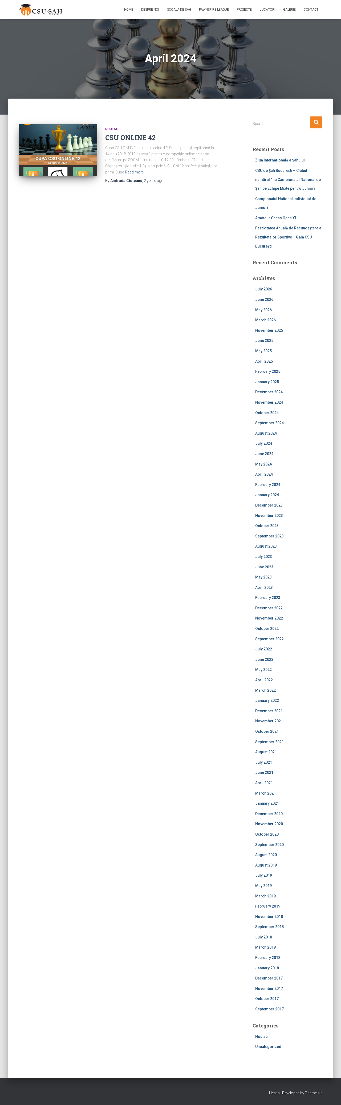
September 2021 (269, 742)
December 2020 (269, 814)
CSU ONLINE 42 (130, 137)
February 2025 (267, 371)
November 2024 (269, 402)
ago (154, 181)
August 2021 (266, 752)
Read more (134, 172)
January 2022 (267, 700)
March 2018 (265, 947)
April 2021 (264, 783)
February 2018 (267, 958)
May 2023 (263, 577)
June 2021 (264, 772)
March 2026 (265, 320)
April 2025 (264, 361)
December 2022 (269, 608)
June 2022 (264, 659)
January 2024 (267, 495)
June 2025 (264, 340)
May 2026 (263, 310)
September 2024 (269, 423)
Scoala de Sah (179, 9)
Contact (311, 9)
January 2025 (267, 382)
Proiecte (244, 9)
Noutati (111, 129)
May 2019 (263, 886)
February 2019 (267, 906)
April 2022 (264, 680)
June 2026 (264, 299)
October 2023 (267, 526)
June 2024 (264, 454)
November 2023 (269, 515)
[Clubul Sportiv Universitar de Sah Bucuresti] (41, 9)
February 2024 (267, 485)
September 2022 (269, 639)
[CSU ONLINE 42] (58, 150)
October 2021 (267, 731)
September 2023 (269, 536)
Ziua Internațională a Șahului (280, 160)
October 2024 (267, 413)
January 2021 (267, 803)
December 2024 (269, 392)
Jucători (267, 9)
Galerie (289, 9)
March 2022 (265, 690)
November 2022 (269, 618)
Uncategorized (268, 1047)
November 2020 (269, 824)
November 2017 (269, 988)
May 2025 (263, 351)
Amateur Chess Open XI (275, 218)
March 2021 (265, 793)
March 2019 (265, 896)
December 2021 (269, 711)
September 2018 (269, 927)
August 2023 (266, 546)
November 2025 (269, 330)
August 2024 (266, 433)
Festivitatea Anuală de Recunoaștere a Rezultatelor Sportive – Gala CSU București (288, 237)
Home (128, 9)
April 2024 (264, 474)
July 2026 (263, 289)
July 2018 (263, 937)
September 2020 (269, 845)
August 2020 (266, 855)
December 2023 (269, 505)
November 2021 (269, 721)
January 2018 (267, 968)
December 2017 (269, 978)
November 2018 (269, 916)
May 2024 (263, 464)
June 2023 (264, 567)
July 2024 (263, 443)
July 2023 (263, 556)
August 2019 (266, 865)
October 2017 (267, 999)
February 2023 (267, 598)
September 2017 (269, 1009)
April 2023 (264, 587)
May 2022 (263, 669)
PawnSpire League (214, 9)
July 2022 (263, 649)
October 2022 (267, 628)
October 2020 (267, 834)
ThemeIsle (313, 1093)
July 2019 (263, 875)
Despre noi (150, 9)
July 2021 (263, 762)
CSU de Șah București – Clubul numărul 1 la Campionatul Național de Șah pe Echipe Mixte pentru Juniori (288, 179)
